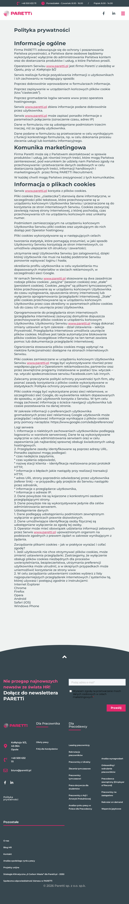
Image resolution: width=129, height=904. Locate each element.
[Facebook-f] (103, 13)
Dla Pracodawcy (78, 725)
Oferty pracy (42, 742)
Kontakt (7, 854)
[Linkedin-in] (113, 13)
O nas (6, 840)
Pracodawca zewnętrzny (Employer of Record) (112, 782)
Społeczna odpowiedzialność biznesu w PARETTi (27, 881)
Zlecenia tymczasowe (80, 768)
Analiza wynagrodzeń (112, 758)
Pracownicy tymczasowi (75, 777)
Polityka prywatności (10, 798)
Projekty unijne (11, 867)
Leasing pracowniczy (79, 745)
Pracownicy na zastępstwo (108, 794)
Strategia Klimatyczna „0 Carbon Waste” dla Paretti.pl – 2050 (33, 874)
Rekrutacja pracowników (76, 753)
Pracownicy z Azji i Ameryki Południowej (80, 797)
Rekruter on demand (112, 802)
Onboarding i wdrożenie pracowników (108, 768)
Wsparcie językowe (111, 808)
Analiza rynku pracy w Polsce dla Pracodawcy (80, 807)
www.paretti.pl (57, 66)
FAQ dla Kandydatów (47, 749)
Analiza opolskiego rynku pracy (19, 861)
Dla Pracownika (48, 723)
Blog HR (7, 847)
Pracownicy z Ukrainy (79, 762)
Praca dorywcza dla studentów (78, 787)
